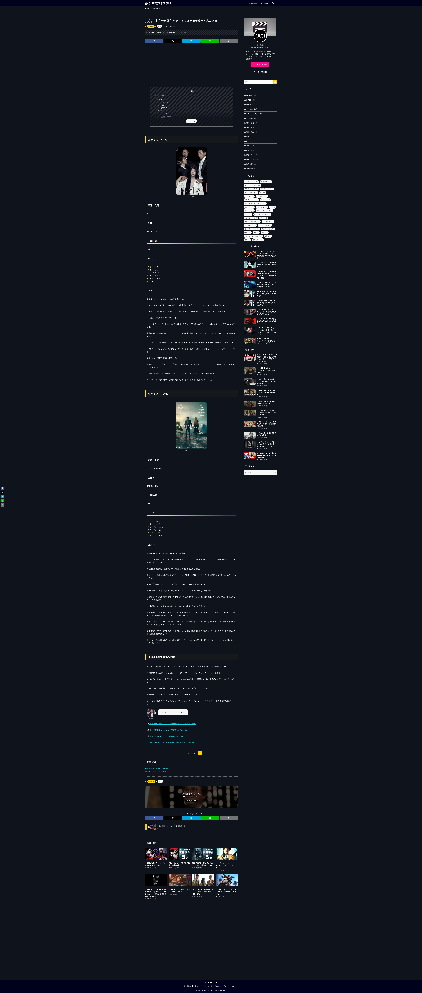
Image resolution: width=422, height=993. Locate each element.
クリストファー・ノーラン (255, 203)
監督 (159, 26)
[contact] (265, 72)
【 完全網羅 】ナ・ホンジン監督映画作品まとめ (168, 730)
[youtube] (262, 72)
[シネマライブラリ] (158, 3)
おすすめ (249, 196)
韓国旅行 (251, 164)
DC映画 (251, 95)
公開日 (163, 105)
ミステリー (267, 221)
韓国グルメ (252, 155)
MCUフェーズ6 (250, 192)
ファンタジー (250, 218)
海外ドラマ (252, 146)
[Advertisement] (191, 64)
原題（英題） (165, 102)
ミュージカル (265, 225)
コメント (164, 113)
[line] (258, 72)
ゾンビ (248, 214)
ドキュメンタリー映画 (256, 114)
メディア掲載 (208, 986)
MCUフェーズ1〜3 (252, 185)
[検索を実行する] (275, 82)
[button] (154, 41)
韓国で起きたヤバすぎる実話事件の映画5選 (166, 736)
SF (262, 192)
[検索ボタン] (273, 3)
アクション (261, 196)
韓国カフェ (258, 240)
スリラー (249, 211)
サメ (273, 207)
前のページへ (159, 95)
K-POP (250, 100)
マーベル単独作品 (252, 221)
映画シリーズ (253, 127)
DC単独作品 (266, 182)
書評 (249, 137)
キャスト (164, 111)
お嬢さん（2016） (164, 99)
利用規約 (218, 986)
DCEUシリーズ (251, 182)
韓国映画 (150, 26)
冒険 (256, 232)
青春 (247, 240)
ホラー (263, 218)
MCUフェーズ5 (267, 189)
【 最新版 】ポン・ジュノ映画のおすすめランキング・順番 (172, 724)
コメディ (249, 207)
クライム (265, 200)
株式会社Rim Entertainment (156, 769)
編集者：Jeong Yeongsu (155, 771)
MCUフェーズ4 (251, 189)
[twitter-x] (254, 72)
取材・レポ (252, 123)
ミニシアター (250, 225)
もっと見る (191, 121)
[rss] (214, 982)
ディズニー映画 (254, 109)
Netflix (250, 104)
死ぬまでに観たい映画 (253, 236)
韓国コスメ (252, 159)
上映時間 (164, 108)
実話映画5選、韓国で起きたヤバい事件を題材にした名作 (171, 742)
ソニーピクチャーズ (264, 211)
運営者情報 (187, 986)
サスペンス (261, 207)
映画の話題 (252, 132)
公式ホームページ (260, 65)
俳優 (247, 232)
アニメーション (251, 200)
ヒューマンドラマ (262, 214)
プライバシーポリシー (230, 986)
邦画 (250, 150)
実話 (264, 232)
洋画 (250, 141)
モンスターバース (251, 229)
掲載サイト (197, 986)
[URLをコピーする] (229, 41)
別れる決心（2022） (165, 117)
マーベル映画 (253, 118)
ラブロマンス (268, 229)
